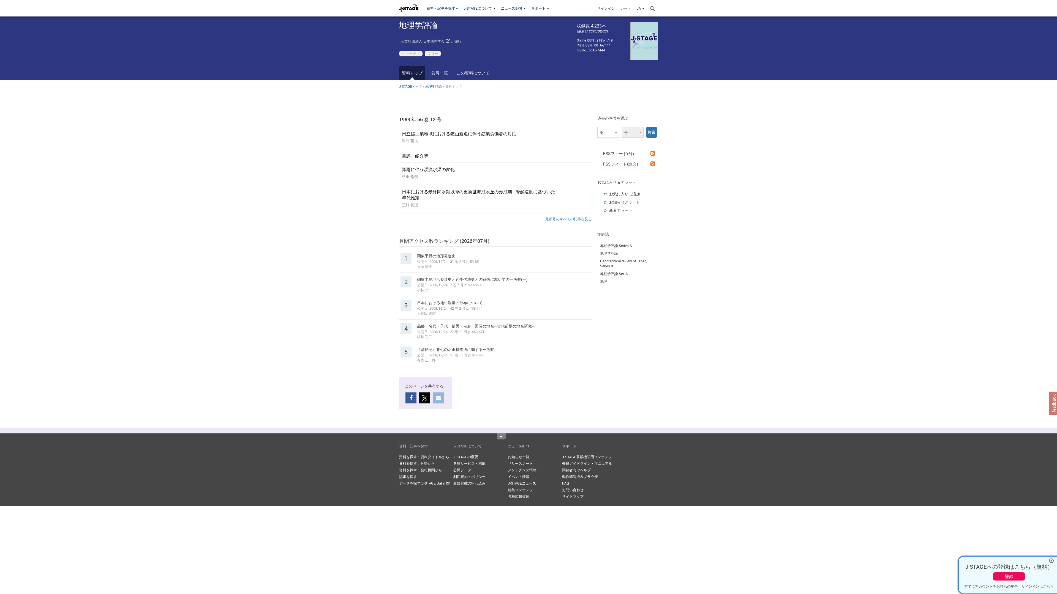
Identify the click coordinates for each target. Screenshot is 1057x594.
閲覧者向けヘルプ (576, 470)
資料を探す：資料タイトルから (424, 456)
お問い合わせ (573, 489)
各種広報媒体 (518, 496)
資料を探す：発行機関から (420, 470)
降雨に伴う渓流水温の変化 (428, 169)
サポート (538, 8)
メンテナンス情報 (522, 470)
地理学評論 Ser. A (614, 273)
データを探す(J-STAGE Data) (422, 483)
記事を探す (408, 476)
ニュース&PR (512, 8)
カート (625, 8)
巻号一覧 (439, 73)
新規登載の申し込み (469, 483)
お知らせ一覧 (518, 456)
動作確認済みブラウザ (580, 476)
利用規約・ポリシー (469, 476)
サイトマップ (573, 496)
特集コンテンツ (520, 489)
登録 (1009, 576)
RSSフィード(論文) (620, 164)
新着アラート (620, 210)
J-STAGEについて (478, 8)
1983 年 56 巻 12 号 (420, 119)
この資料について (473, 73)
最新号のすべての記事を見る (568, 218)
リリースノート (520, 463)
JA (639, 8)
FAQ (565, 483)
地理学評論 (433, 86)
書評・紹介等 (415, 156)
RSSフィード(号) (618, 153)
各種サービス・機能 (469, 463)
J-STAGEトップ (410, 86)
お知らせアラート (624, 202)
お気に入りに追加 (624, 193)
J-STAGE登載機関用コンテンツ (587, 456)
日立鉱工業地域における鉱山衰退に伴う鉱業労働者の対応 (459, 134)
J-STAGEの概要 (465, 456)
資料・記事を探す (441, 8)
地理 (603, 281)
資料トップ (412, 73)
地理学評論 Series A (616, 245)
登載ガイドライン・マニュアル (587, 463)
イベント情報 (518, 476)
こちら (1048, 586)
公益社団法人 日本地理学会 (423, 41)
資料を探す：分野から (417, 463)
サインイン (606, 8)
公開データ (462, 470)
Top (501, 436)
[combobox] (608, 132)
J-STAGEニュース (522, 483)
